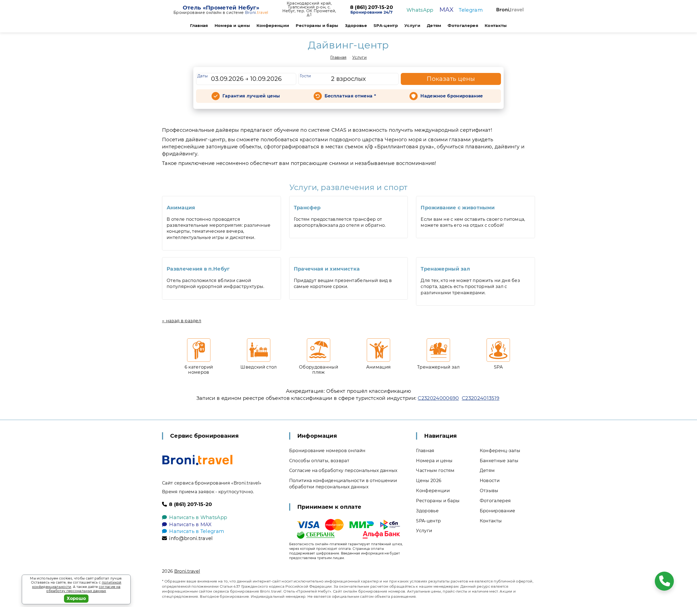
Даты (202, 75)
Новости (490, 480)
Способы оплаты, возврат (319, 460)
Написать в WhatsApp (198, 517)
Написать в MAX (190, 525)
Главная (199, 25)
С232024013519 (480, 398)
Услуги (412, 25)
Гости (305, 75)
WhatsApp (419, 10)
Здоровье (356, 25)
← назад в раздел (181, 320)
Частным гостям (435, 470)
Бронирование (497, 510)
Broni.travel (187, 571)
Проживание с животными (458, 208)
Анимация (181, 208)
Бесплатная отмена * (350, 96)
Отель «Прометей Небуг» (221, 7)
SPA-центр (386, 25)
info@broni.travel (191, 538)
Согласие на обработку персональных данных (343, 470)
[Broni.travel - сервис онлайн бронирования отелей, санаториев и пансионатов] (197, 460)
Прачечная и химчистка (327, 269)
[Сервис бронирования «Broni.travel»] (510, 9)
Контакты (496, 25)
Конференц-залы (500, 450)
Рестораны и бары (317, 25)
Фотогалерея (463, 25)
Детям (434, 25)
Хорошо (76, 598)
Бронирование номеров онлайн (327, 450)
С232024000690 (438, 398)
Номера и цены (232, 25)
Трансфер (307, 208)
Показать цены (451, 78)
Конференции (272, 25)
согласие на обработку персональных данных (83, 589)
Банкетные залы (499, 460)
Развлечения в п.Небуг (198, 269)
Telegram (471, 10)
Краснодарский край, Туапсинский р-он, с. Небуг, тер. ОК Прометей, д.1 (309, 9)
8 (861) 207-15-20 (371, 7)
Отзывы (489, 490)
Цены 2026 (428, 480)
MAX (446, 9)
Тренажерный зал (445, 269)
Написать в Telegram (196, 531)
